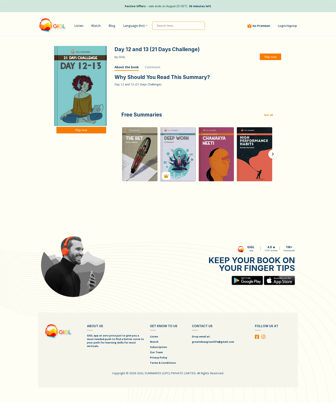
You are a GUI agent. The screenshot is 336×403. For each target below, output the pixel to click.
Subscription (158, 347)
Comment (152, 67)
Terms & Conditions (163, 362)
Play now (81, 130)
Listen (78, 26)
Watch (96, 26)
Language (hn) (133, 26)
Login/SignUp (287, 26)
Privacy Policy (158, 357)
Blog (111, 26)
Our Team (156, 352)
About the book (127, 67)
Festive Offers (135, 6)
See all (268, 115)
